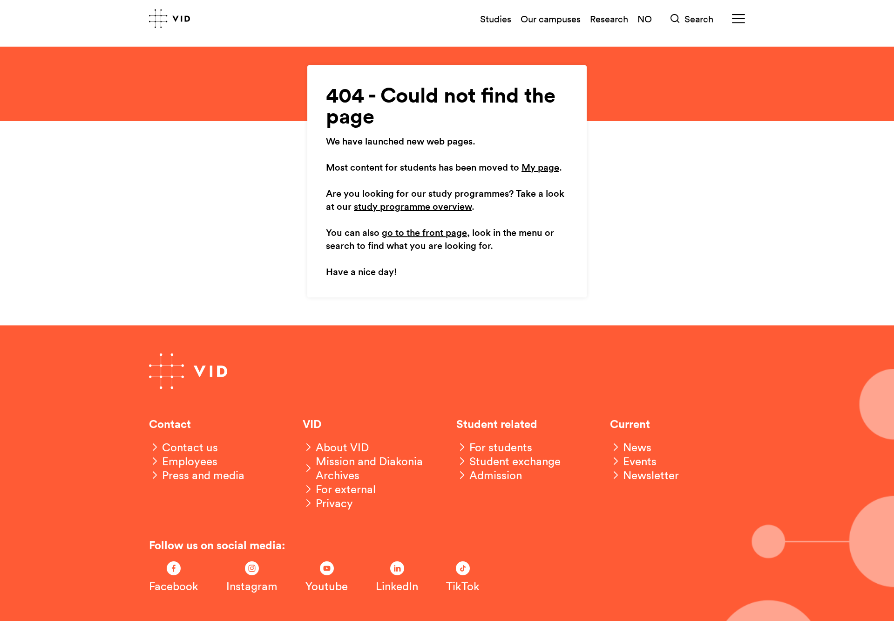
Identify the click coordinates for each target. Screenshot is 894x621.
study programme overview (413, 207)
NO (644, 19)
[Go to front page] (169, 18)
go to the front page (424, 233)
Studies (495, 19)
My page (540, 167)
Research (609, 19)
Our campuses (551, 19)
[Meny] (738, 19)
